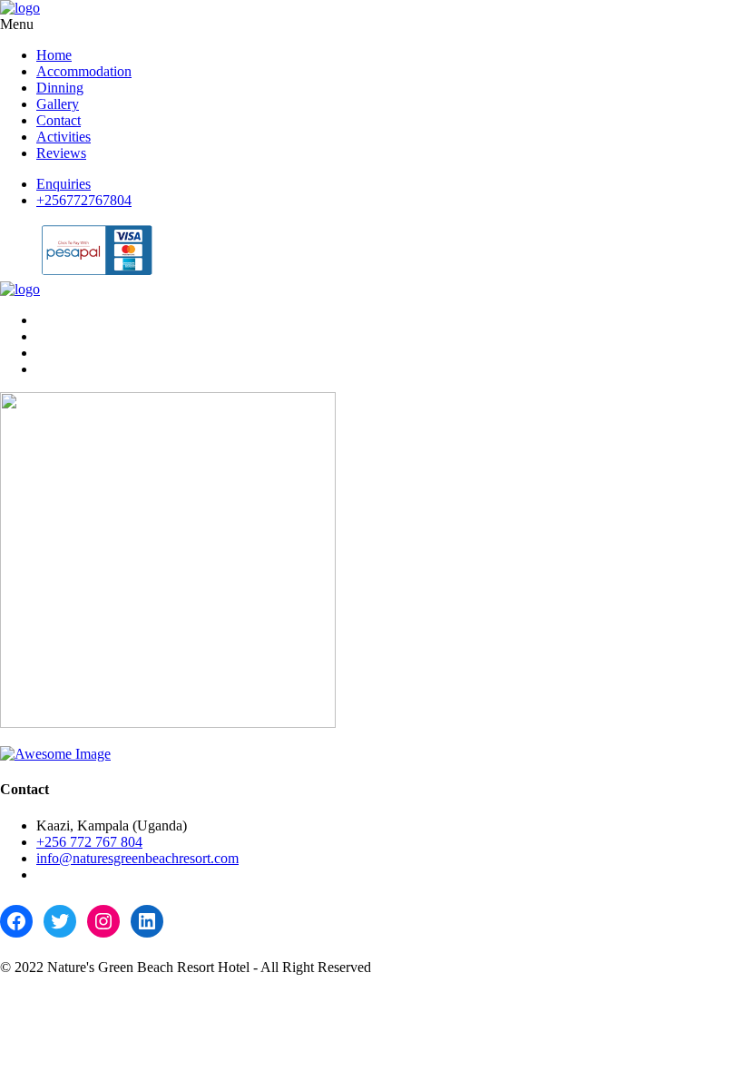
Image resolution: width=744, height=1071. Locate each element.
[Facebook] (16, 921)
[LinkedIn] (147, 921)
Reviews (61, 153)
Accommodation (84, 71)
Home (54, 55)
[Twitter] (60, 921)
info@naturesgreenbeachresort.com (137, 858)
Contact (58, 120)
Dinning (59, 87)
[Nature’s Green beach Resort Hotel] (20, 7)
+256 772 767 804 (89, 842)
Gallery (57, 104)
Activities (63, 136)
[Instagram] (103, 921)
